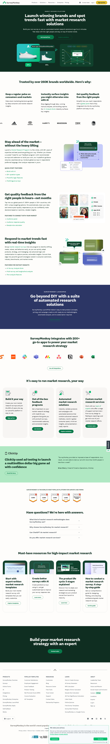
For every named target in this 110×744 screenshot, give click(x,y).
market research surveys (17, 247)
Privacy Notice (54, 734)
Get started (37, 429)
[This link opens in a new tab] (88, 718)
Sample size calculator (14, 225)
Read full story (11, 473)
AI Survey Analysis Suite (15, 268)
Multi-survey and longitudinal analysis (20, 271)
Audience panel (12, 219)
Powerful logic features (15, 178)
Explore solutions (63, 37)
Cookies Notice (63, 734)
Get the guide (92, 605)
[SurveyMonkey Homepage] (11, 3)
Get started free (45, 37)
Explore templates (13, 603)
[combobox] (9, 719)
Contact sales (92, 426)
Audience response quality (16, 222)
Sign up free (101, 2)
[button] (55, 521)
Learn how (64, 603)
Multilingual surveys (13, 181)
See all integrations (55, 368)
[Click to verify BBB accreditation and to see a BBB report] (34, 738)
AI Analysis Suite (49, 109)
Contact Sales (86, 2)
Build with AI (11, 171)
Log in (92, 2)
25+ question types (13, 175)
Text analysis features (14, 275)
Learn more (37, 597)
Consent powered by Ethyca (99, 742)
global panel (85, 104)
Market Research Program (20, 150)
